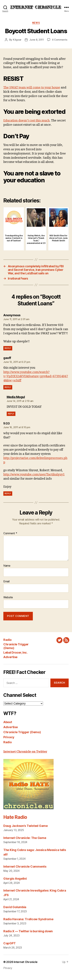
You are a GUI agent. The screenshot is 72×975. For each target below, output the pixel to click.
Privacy (8, 737)
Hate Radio (15, 817)
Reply (8, 348)
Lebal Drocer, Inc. (15, 652)
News (36, 22)
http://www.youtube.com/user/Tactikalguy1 (34, 474)
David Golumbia (14, 907)
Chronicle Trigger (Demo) (22, 732)
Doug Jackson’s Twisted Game (25, 826)
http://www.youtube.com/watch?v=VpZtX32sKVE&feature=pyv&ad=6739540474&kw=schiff (35, 376)
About (7, 722)
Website (8, 597)
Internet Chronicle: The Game (24, 838)
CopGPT (9, 943)
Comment (10, 533)
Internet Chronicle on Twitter (25, 752)
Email (6, 581)
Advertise (10, 657)
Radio (7, 640)
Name (6, 565)
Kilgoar (17, 39)
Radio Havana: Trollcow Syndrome (28, 919)
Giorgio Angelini (15, 878)
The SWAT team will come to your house (31, 87)
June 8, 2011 (36, 39)
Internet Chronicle (25, 962)
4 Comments (59, 39)
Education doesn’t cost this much (26, 121)
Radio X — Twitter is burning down (28, 931)
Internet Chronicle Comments (24, 866)
